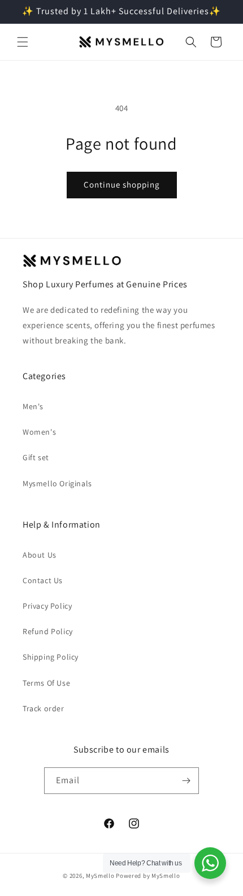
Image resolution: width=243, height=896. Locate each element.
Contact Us (43, 580)
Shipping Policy (51, 657)
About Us (40, 555)
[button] (22, 41)
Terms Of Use (46, 683)
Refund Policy (48, 631)
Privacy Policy (47, 606)
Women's (39, 432)
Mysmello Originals (57, 483)
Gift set (36, 457)
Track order (43, 708)
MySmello (100, 876)
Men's (33, 406)
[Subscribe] (185, 780)
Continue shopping (122, 184)
